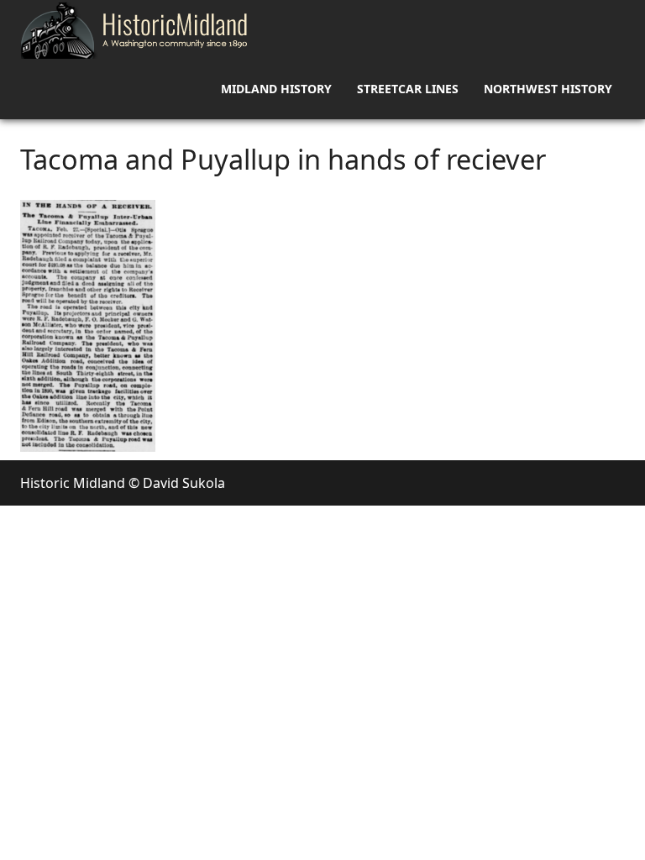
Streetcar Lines (408, 89)
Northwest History (548, 89)
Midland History (276, 89)
